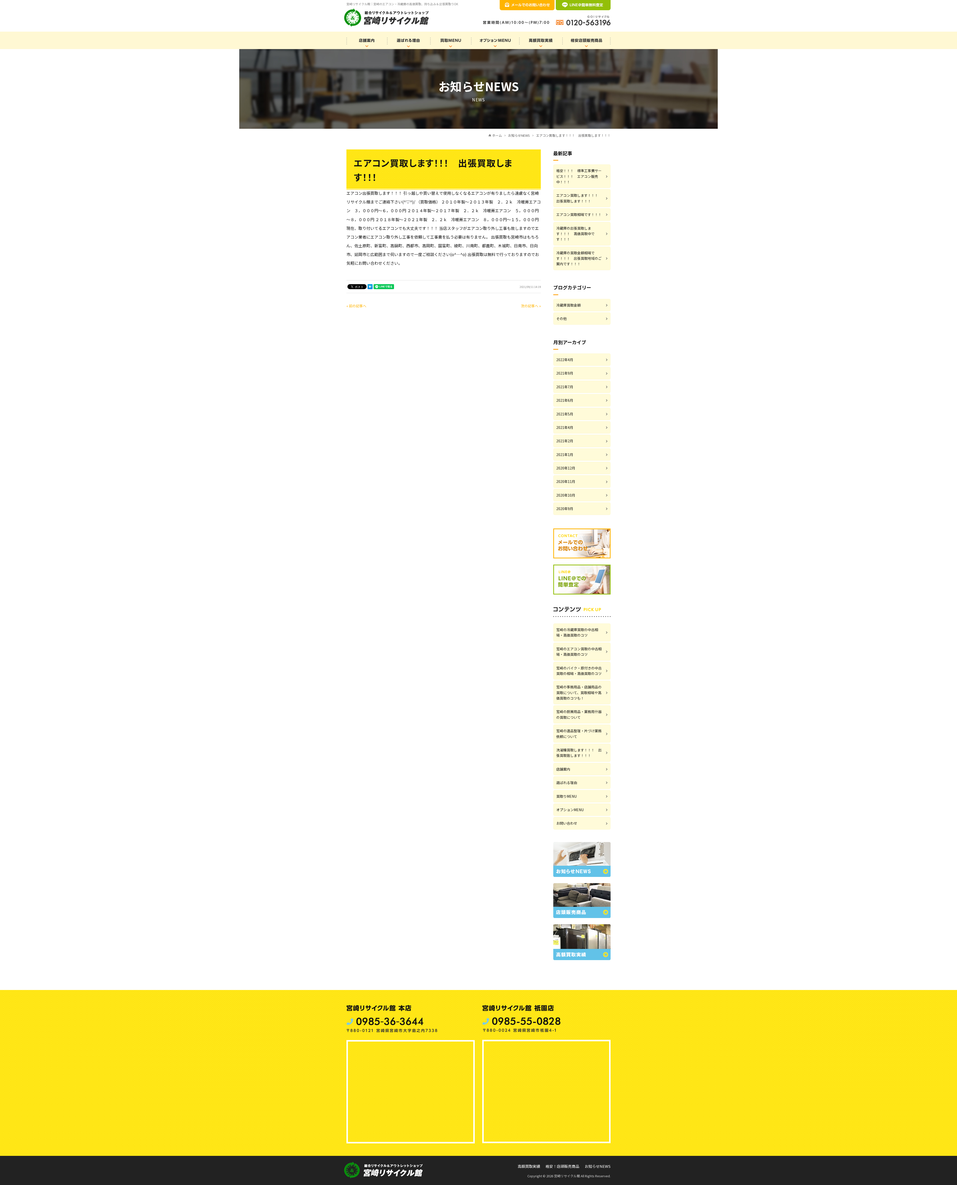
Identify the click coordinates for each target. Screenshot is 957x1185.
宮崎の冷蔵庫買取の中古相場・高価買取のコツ (577, 632)
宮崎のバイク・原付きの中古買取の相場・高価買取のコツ (579, 670)
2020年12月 (565, 467)
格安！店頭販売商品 (562, 1166)
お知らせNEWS (598, 1166)
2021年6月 (564, 400)
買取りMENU (566, 796)
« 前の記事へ (356, 305)
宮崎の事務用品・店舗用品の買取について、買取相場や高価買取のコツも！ (579, 692)
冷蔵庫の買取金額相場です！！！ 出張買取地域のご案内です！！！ (579, 258)
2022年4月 (564, 359)
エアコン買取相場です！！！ (579, 214)
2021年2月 (564, 440)
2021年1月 (564, 454)
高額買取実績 (529, 1166)
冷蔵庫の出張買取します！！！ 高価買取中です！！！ (575, 234)
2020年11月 (565, 481)
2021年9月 (564, 373)
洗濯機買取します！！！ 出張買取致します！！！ (579, 752)
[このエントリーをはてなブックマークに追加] (370, 287)
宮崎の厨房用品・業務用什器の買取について (579, 714)
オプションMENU (570, 809)
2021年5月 (564, 413)
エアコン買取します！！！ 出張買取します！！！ (579, 198)
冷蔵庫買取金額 (568, 305)
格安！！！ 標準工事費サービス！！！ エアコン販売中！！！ (579, 176)
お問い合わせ (566, 823)
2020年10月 (565, 495)
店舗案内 (563, 769)
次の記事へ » (531, 305)
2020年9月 (564, 508)
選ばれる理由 (566, 782)
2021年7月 (564, 386)
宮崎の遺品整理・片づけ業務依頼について (579, 733)
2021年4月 (564, 427)
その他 (561, 318)
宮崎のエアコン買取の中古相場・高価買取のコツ (579, 651)
